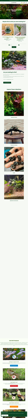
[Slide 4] (14, 45)
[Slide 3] (13, 45)
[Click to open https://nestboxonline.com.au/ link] (14, 395)
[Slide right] (12, 34)
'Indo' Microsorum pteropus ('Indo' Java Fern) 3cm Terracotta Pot (20, 38)
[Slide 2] (14, 18)
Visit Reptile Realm (13, 385)
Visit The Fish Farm (13, 365)
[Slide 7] (17, 45)
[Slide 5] (15, 45)
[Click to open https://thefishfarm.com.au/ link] (14, 354)
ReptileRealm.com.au (12, 383)
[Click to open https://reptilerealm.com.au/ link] (14, 374)
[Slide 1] (13, 18)
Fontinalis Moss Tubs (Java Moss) (7, 37)
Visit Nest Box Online (14, 406)
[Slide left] (3, 34)
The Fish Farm (9, 79)
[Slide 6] (16, 45)
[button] (1, 2)
